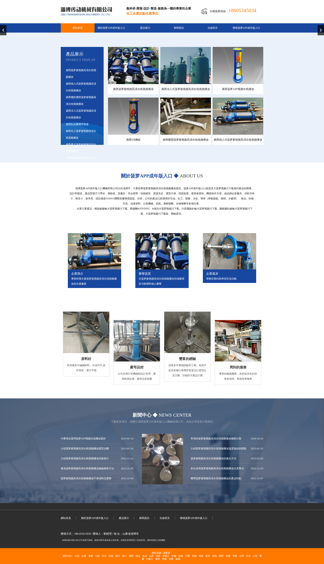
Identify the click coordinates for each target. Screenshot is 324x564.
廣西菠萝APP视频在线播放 (238, 89)
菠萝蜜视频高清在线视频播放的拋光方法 (213, 458)
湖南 (194, 556)
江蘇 (97, 556)
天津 (248, 556)
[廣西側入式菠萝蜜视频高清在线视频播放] (238, 133)
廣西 (157, 559)
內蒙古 (149, 559)
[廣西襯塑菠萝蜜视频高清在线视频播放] (185, 133)
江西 (187, 556)
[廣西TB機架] (133, 133)
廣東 (90, 556)
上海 (255, 556)
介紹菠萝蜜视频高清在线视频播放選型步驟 (85, 448)
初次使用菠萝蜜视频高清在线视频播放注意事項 (217, 468)
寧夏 (171, 559)
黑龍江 (166, 556)
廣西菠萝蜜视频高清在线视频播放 (133, 89)
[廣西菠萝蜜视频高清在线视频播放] (133, 83)
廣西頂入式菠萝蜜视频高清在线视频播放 (185, 89)
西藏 (164, 559)
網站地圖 (156, 553)
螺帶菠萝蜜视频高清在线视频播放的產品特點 (216, 478)
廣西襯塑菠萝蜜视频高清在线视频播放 (186, 139)
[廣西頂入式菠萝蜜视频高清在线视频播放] (185, 83)
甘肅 (228, 556)
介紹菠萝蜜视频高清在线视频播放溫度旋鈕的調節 (218, 448)
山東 (84, 556)
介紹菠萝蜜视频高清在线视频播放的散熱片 (85, 458)
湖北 (138, 556)
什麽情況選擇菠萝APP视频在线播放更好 (83, 438)
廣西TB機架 (133, 139)
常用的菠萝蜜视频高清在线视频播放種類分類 (216, 438)
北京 (144, 556)
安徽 (174, 556)
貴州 (207, 556)
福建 (180, 556)
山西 (151, 556)
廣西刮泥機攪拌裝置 (77, 124)
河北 (104, 556)
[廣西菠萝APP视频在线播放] (238, 83)
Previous (3, 30)
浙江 (124, 556)
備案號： (167, 553)
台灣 (241, 556)
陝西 (221, 556)
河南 (111, 556)
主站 (77, 556)
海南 (201, 556)
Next (321, 30)
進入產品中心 (77, 184)
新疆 (178, 559)
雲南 (214, 556)
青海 (234, 556)
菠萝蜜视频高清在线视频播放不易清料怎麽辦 (86, 478)
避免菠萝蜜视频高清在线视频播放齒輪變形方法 (87, 468)
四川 (117, 556)
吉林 (158, 556)
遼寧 (131, 556)
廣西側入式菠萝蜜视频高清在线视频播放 (238, 139)
